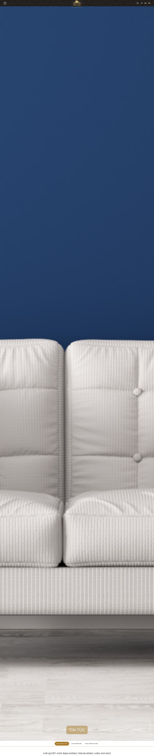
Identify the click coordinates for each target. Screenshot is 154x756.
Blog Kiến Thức (62, 743)
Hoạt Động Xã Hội (91, 743)
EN (145, 3)
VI (141, 3)
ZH (149, 3)
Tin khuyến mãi (76, 743)
